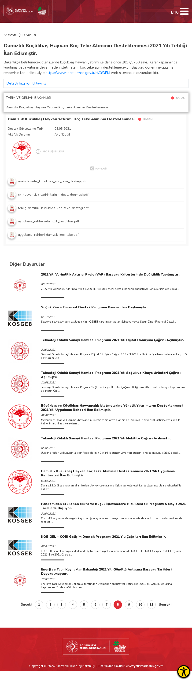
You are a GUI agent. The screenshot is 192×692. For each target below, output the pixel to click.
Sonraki (165, 605)
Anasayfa (10, 35)
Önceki (26, 605)
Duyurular (29, 35)
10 (140, 605)
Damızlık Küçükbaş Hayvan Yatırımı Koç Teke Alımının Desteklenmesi (71, 119)
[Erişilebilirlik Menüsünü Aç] (183, 671)
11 (151, 605)
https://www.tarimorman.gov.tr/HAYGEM (78, 72)
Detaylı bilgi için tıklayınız (26, 83)
